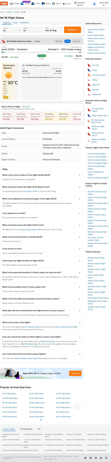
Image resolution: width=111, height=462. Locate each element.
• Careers (59, 456)
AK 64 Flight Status (36, 412)
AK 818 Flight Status (9, 417)
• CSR (55, 459)
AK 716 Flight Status (63, 393)
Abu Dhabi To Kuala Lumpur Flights (95, 239)
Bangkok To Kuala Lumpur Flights (98, 204)
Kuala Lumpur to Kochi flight (66, 327)
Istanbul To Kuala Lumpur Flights (98, 244)
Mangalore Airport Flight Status (97, 302)
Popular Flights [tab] (9, 429)
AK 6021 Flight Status (37, 403)
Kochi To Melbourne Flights (96, 173)
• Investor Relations (48, 459)
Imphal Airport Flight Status (96, 259)
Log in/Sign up (103, 4)
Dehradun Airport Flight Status (97, 287)
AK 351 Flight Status (36, 398)
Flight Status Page (48, 341)
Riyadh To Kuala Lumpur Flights (97, 193)
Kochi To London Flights (97, 157)
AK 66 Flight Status (9, 393)
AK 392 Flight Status (36, 407)
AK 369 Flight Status (63, 417)
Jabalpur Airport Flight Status (97, 308)
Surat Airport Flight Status (98, 298)
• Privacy (45, 456)
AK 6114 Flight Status (9, 407)
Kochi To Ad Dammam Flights (96, 167)
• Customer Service (67, 456)
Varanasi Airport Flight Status (97, 270)
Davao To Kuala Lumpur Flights (97, 221)
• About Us (75, 456)
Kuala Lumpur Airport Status (96, 30)
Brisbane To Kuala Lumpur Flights (98, 227)
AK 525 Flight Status (9, 403)
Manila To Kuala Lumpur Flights (97, 210)
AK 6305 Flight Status (10, 398)
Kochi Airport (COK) (29, 191)
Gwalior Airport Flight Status (96, 293)
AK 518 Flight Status (36, 393)
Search (71, 29)
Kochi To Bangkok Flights (98, 163)
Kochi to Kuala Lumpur (31, 327)
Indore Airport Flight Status (96, 276)
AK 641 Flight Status (9, 412)
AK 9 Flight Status (62, 412)
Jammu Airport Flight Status (96, 282)
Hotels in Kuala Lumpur (97, 53)
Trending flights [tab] (26, 429)
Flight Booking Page (29, 344)
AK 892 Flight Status (63, 398)
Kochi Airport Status (96, 35)
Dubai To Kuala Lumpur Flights (97, 216)
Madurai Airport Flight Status (96, 264)
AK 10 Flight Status (63, 403)
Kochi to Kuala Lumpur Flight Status (28, 358)
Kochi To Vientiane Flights (98, 178)
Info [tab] (39, 429)
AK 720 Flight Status (63, 407)
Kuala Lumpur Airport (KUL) (31, 229)
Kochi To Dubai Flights (96, 154)
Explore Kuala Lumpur (96, 44)
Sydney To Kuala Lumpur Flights (97, 198)
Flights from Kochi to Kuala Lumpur (96, 48)
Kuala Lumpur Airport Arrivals (96, 39)
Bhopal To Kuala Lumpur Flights (97, 233)
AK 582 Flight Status (36, 417)
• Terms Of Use (52, 456)
